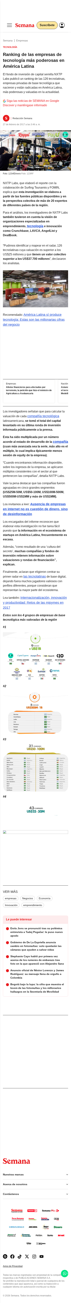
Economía (44, 898)
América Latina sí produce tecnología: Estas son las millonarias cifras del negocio (34, 319)
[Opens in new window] (12, 1256)
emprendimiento (32, 905)
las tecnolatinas (34, 576)
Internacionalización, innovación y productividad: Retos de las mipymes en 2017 (35, 602)
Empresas (22, 40)
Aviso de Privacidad (16, 1266)
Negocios (27, 898)
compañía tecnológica (43, 416)
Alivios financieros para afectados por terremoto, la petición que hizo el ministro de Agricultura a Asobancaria (29, 390)
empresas (10, 898)
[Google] (5, 1256)
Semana (8, 40)
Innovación (11, 905)
